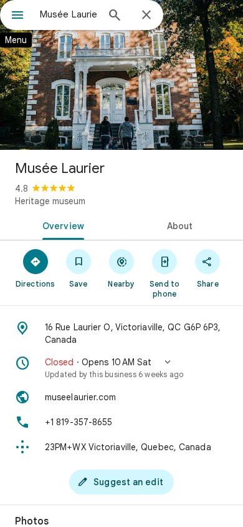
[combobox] (68, 14)
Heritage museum (50, 201)
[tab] (60, 225)
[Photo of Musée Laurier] (121, 75)
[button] (121, 368)
